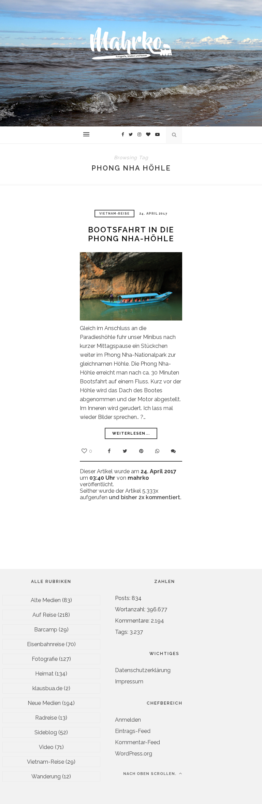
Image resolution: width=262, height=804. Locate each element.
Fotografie (45, 659)
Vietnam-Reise (114, 213)
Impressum (129, 681)
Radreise (46, 717)
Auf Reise (44, 615)
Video (46, 747)
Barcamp (45, 629)
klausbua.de (47, 688)
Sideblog (45, 732)
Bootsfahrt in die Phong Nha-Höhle (131, 234)
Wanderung (46, 776)
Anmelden (128, 720)
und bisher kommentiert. (144, 497)
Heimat (44, 673)
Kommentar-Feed (137, 742)
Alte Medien (46, 600)
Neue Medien (44, 703)
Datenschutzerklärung (143, 670)
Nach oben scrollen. (150, 774)
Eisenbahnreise (45, 644)
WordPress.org (133, 753)
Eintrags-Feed (132, 731)
